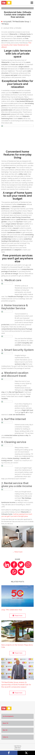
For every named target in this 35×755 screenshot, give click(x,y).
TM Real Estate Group (20, 21)
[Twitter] (21, 564)
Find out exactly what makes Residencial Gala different (16, 45)
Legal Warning (17, 746)
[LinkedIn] (7, 564)
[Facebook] (14, 564)
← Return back (17, 552)
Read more (18, 615)
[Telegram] (21, 571)
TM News (5, 24)
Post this (26, 753)
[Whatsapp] (14, 571)
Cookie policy (17, 749)
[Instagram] (28, 564)
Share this (9, 753)
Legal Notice (17, 747)
